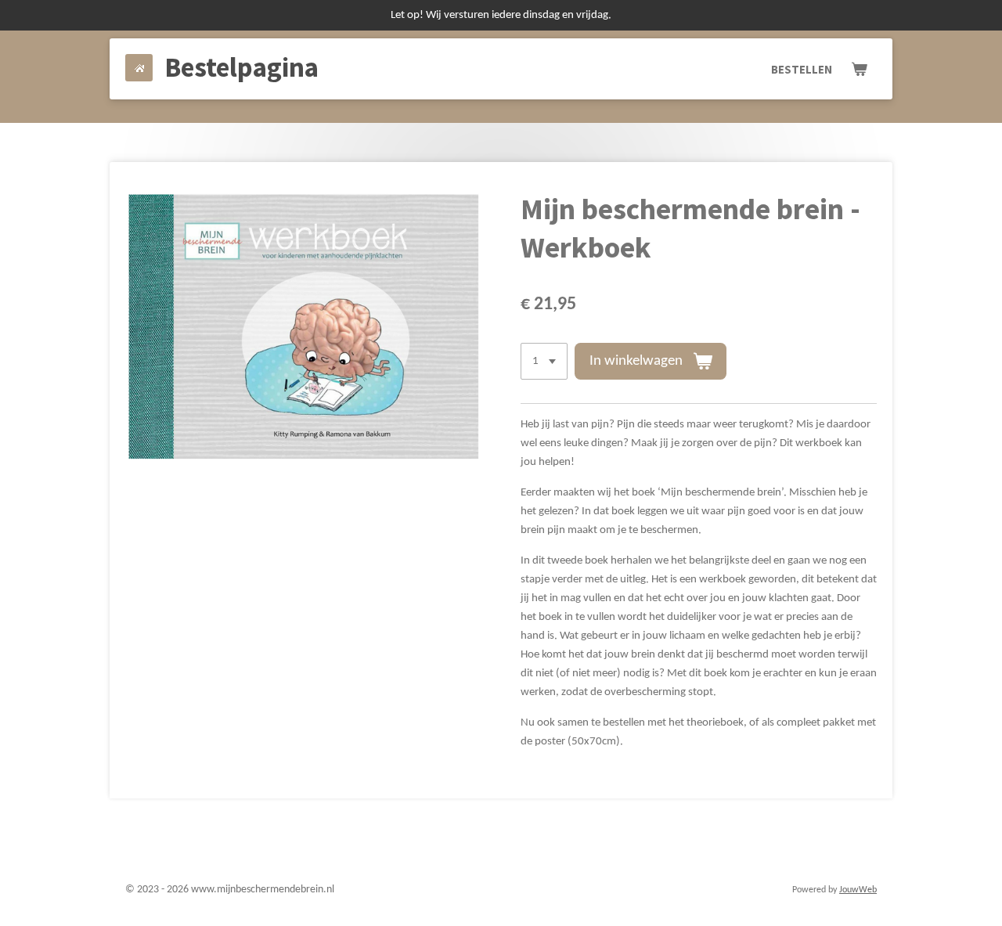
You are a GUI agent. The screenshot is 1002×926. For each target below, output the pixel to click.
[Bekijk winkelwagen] (859, 69)
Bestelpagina (241, 67)
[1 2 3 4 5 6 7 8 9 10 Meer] (544, 361)
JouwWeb (858, 890)
